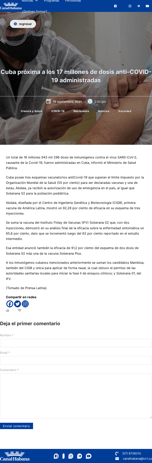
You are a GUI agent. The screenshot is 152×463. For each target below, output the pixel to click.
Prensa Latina (35, 288)
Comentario (9, 370)
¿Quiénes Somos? (34, 11)
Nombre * (7, 335)
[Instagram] (25, 303)
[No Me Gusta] (19, 310)
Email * (5, 353)
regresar (25, 24)
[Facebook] (9, 303)
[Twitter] (17, 303)
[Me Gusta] (7, 310)
